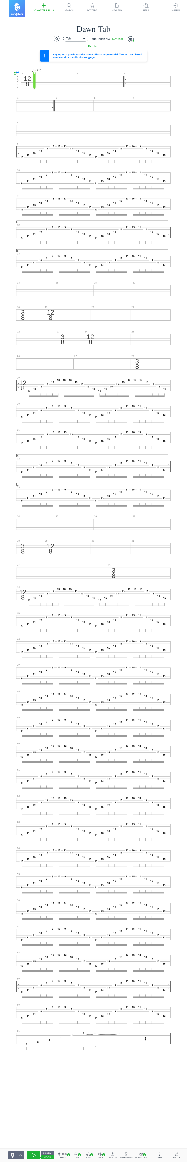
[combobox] (75, 38)
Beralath (93, 46)
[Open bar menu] (74, 91)
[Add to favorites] (57, 38)
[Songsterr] (17, 8)
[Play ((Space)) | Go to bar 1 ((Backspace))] (33, 1155)
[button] (17, 72)
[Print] (131, 39)
